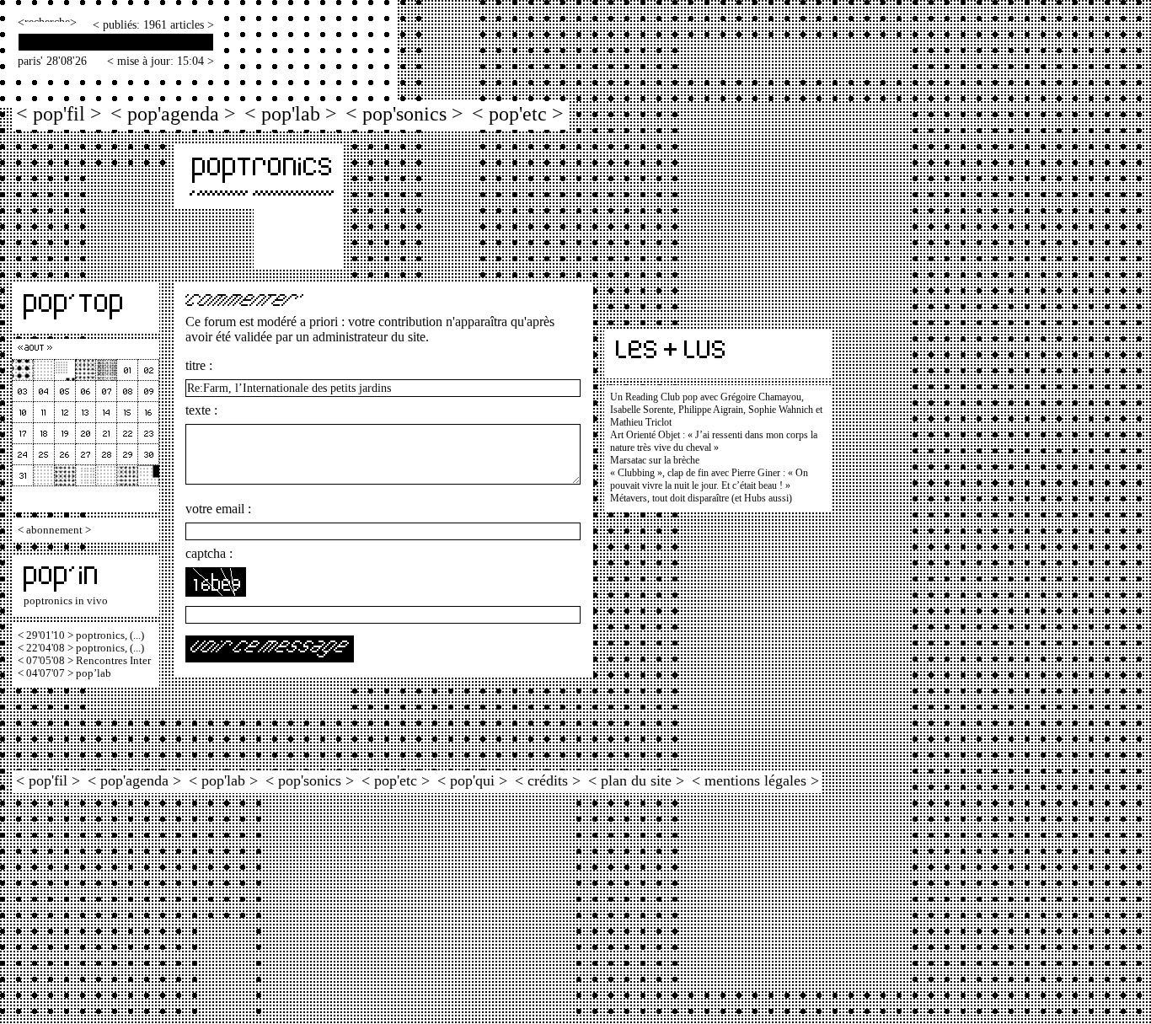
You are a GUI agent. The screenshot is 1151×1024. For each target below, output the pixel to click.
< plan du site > (636, 780)
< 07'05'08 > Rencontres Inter (84, 661)
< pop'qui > (472, 780)
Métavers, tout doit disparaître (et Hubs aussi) (701, 498)
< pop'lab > (290, 113)
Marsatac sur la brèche (654, 460)
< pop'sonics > (404, 113)
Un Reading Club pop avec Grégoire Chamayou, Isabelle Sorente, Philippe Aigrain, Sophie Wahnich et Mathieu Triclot (716, 409)
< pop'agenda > (173, 113)
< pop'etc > (518, 113)
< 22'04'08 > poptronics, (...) (81, 648)
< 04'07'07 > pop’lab (64, 673)
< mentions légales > (755, 780)
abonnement (54, 530)
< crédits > (548, 780)
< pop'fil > (59, 113)
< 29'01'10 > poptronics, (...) (81, 635)
